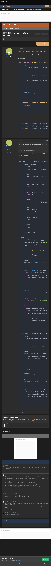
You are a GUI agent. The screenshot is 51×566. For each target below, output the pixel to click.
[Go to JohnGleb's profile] (4, 39)
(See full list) (45, 521)
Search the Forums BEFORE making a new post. (14, 24)
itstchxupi (8, 489)
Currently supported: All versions (11, 28)
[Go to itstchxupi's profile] (3, 475)
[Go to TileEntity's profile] (3, 493)
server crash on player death (12, 493)
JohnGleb (7, 39)
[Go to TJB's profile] (3, 502)
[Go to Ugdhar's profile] (3, 466)
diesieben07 (37, 144)
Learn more (2, 2)
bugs (6, 465)
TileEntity (8, 498)
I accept (46, 559)
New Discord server (8, 436)
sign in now (32, 419)
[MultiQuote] (18, 136)
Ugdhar (8, 471)
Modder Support (24, 39)
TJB (7, 509)
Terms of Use (20, 560)
